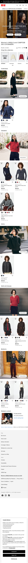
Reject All (14, 555)
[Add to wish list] (12, 120)
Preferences (14, 558)
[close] (1, 1)
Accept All (14, 551)
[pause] (26, 24)
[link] (15, 1)
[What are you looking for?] (17, 5)
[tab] (12, 8)
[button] (14, 84)
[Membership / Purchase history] (20, 5)
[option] (5, 58)
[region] (14, 540)
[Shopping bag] (23, 5)
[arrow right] (26, 146)
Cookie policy (12, 548)
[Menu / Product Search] (26, 5)
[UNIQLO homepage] (3, 5)
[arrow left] (1, 146)
